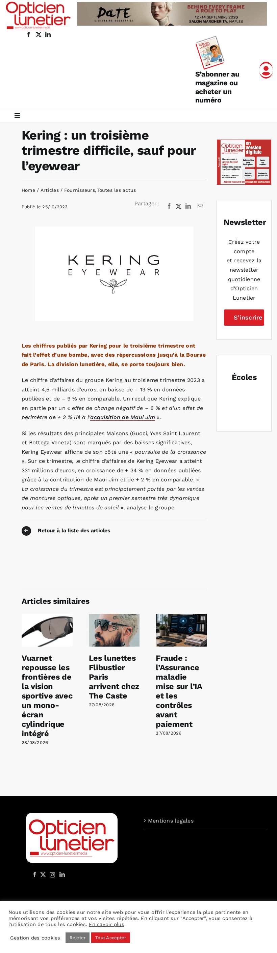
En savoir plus (106, 924)
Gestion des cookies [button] (35, 938)
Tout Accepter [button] (110, 937)
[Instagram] (51, 874)
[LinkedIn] (188, 206)
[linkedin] (48, 34)
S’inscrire (248, 317)
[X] (178, 206)
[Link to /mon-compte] (266, 70)
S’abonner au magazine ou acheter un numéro (217, 87)
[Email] (200, 206)
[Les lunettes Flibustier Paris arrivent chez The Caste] (114, 617)
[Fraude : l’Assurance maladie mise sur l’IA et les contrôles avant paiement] (181, 617)
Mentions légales (171, 820)
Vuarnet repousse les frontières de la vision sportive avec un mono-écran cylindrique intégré (47, 695)
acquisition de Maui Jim (122, 417)
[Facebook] (169, 206)
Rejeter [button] (78, 937)
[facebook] (28, 34)
